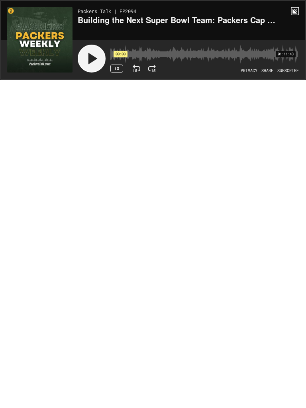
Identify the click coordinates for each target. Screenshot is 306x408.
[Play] (92, 59)
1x (117, 68)
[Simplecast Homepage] (294, 11)
